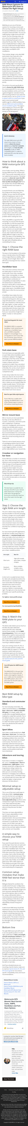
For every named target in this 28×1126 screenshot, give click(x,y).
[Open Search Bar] (15, 1)
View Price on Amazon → (13, 344)
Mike (17, 10)
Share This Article (9, 1079)
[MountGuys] (3, 1)
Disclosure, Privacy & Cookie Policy (16, 1089)
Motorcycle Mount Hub (11, 1041)
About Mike (15, 1073)
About (5, 1089)
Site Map (14, 1092)
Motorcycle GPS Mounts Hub (12, 990)
